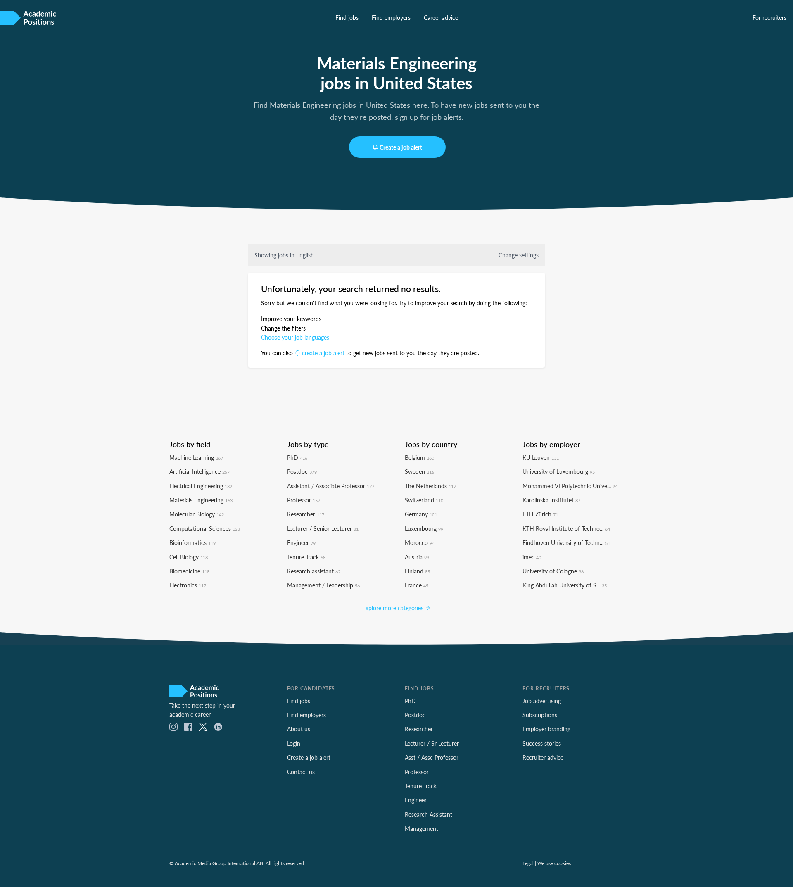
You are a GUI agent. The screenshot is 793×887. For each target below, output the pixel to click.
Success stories (541, 743)
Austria (417, 557)
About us (298, 729)
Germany (421, 514)
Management (421, 828)
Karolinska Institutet (551, 500)
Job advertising (541, 701)
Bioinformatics (192, 542)
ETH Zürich (540, 514)
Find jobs (347, 17)
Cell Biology (188, 557)
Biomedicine (189, 571)
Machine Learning (196, 457)
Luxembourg (424, 528)
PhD (297, 457)
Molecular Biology (196, 514)
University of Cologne (553, 571)
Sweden (419, 471)
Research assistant (313, 571)
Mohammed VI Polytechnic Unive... (569, 486)
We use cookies (554, 863)
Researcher (305, 514)
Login (293, 743)
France (416, 585)
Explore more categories (393, 608)
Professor (303, 500)
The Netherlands (430, 486)
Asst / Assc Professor (431, 757)
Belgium (419, 457)
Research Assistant (428, 814)
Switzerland (424, 500)
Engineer (301, 542)
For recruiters (769, 17)
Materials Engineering (201, 500)
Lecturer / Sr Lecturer (432, 743)
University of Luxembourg (558, 471)
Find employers (391, 17)
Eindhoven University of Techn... (566, 542)
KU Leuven (540, 457)
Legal (528, 863)
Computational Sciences (204, 528)
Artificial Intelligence (199, 471)
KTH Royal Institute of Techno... (566, 528)
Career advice (441, 17)
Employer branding (546, 729)
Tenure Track (306, 557)
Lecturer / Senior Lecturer (323, 528)
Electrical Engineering (200, 486)
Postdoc (302, 471)
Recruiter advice (542, 757)
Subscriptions (539, 715)
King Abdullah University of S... (564, 585)
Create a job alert (401, 147)
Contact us (301, 772)
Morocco (419, 542)
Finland (417, 571)
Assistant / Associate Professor (330, 486)
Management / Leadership (323, 585)
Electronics (187, 585)
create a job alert (323, 353)
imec (531, 557)
